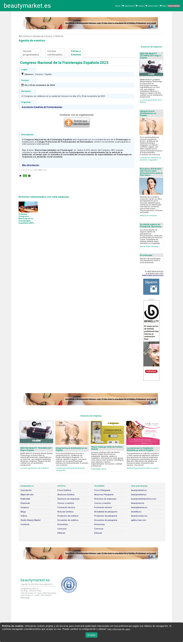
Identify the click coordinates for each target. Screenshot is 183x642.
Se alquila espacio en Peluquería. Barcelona (150, 225)
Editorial (61, 533)
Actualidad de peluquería (105, 512)
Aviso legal (25, 597)
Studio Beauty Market (31, 520)
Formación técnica (66, 507)
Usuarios (25, 507)
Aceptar (91, 635)
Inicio (117, 6)
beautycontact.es (139, 516)
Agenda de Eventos (43, 36)
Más (164, 6)
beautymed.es (137, 503)
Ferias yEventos (76, 53)
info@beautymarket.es (30, 589)
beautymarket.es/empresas (152, 275)
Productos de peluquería (105, 516)
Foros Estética (64, 490)
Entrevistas (62, 524)
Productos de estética (67, 516)
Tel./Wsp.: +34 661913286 (31, 591)
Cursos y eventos (65, 503)
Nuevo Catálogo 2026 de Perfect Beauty (106, 448)
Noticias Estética (65, 512)
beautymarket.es (27, 5)
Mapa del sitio (27, 495)
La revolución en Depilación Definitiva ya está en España (140, 449)
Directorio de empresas (68, 499)
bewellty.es (136, 512)
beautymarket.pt (138, 495)
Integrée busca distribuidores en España (148, 113)
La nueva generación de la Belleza (34, 468)
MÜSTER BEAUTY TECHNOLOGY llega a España (150, 55)
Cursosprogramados (31, 53)
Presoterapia (146, 255)
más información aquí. (119, 629)
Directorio (153, 6)
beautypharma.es (139, 507)
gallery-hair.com (138, 520)
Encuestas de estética (67, 520)
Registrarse (174, 6)
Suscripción (26, 490)
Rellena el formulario (148, 216)
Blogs (23, 512)
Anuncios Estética (65, 495)
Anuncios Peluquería (103, 495)
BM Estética (25, 36)
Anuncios (129, 6)
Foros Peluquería (102, 490)
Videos (24, 516)
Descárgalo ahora (98, 469)
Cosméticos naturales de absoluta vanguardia (150, 159)
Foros (141, 6)
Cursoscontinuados (55, 53)
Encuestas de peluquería (105, 520)
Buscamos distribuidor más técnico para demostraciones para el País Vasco (151, 172)
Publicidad (25, 499)
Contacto (25, 524)
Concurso (62, 529)
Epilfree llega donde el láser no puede (142, 468)
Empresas (25, 503)
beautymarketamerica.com (143, 499)
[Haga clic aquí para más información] (77, 126)
